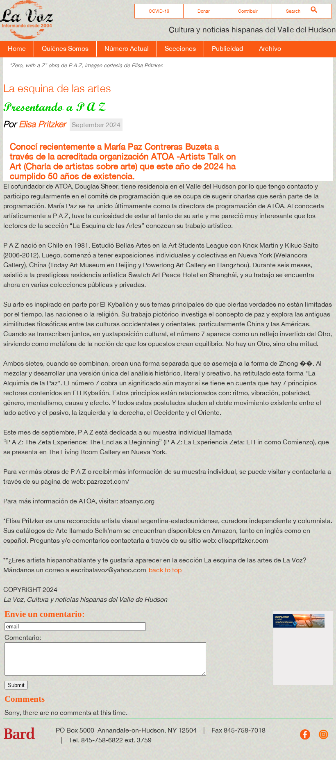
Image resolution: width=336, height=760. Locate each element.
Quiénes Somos (65, 48)
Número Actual (126, 48)
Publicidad (227, 48)
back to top (165, 570)
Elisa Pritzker (42, 123)
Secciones (180, 48)
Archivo (270, 48)
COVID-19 (159, 11)
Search (293, 11)
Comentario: (23, 637)
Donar (204, 11)
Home (17, 48)
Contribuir (248, 11)
